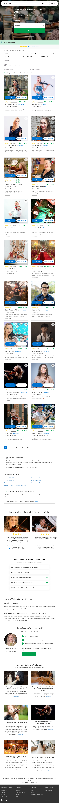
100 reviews (14, 102)
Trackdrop (47, 800)
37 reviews (40, 266)
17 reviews (13, 390)
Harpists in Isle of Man (9, 478)
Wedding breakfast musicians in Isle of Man (15, 485)
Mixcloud (54, 800)
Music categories (20, 792)
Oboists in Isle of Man (36, 483)
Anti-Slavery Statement (36, 794)
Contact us (4, 796)
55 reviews (13, 307)
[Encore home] (8, 3)
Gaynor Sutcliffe (16, 546)
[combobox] (16, 53)
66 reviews (40, 184)
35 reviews (13, 431)
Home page (6, 50)
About (32, 790)
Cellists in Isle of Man (36, 480)
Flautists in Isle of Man (9, 480)
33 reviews (40, 390)
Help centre (4, 790)
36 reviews (13, 349)
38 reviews (40, 307)
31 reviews (40, 143)
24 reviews (13, 143)
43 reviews (13, 266)
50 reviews (13, 225)
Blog (17, 796)
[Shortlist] (47, 3)
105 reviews (7, 181)
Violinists (14, 50)
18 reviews (40, 431)
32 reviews (40, 102)
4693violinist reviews (33, 47)
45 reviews (40, 225)
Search (43, 3)
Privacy (3, 794)
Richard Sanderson (46, 546)
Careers (33, 792)
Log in (51, 3)
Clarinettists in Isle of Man (10, 483)
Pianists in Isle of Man (36, 478)
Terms (3, 792)
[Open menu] (4, 3)
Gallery (18, 794)
